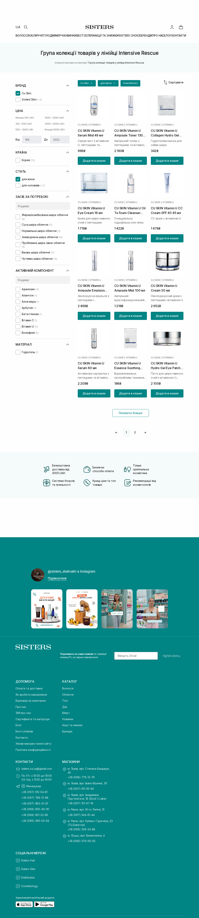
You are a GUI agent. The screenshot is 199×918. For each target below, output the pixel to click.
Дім (64, 706)
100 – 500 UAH (24, 123)
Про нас (21, 706)
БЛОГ (167, 35)
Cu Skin (82, 124)
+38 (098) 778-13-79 (81, 777)
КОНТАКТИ (178, 35)
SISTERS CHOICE (130, 35)
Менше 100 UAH (25, 117)
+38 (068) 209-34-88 (81, 829)
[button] (87, 83)
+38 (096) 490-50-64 (35, 820)
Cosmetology (29, 886)
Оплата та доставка (29, 688)
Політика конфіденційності (33, 749)
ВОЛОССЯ (22, 35)
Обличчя (68, 694)
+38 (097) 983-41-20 (34, 803)
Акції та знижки (72, 725)
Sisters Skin (28, 869)
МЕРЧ (59, 35)
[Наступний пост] (161, 609)
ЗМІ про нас (23, 712)
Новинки (67, 719)
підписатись (171, 656)
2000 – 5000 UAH (54, 123)
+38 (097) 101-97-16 (80, 803)
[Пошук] (25, 27)
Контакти (22, 737)
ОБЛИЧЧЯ (36, 35)
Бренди (67, 731)
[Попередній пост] (38, 609)
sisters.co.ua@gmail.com (36, 768)
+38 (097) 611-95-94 (81, 788)
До (46, 139)
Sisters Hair (28, 860)
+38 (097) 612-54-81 (34, 792)
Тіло (65, 700)
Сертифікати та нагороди (33, 719)
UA (18, 27)
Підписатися (57, 578)
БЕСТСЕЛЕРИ (86, 35)
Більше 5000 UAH (55, 129)
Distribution (28, 877)
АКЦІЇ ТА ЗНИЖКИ (106, 35)
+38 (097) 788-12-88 (34, 797)
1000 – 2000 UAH (54, 117)
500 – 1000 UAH (24, 129)
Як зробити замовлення (31, 694)
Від (18, 139)
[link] (180, 27)
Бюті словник (24, 731)
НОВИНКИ (70, 35)
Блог (19, 725)
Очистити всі (130, 83)
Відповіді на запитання (31, 700)
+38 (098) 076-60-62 (81, 841)
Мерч (65, 712)
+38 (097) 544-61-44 (81, 815)
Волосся (67, 688)
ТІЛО (46, 35)
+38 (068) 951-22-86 (34, 815)
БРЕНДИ (146, 35)
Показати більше (130, 413)
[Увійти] (172, 27)
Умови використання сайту (33, 743)
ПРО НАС (158, 35)
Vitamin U (95, 124)
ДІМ (52, 35)
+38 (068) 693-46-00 (35, 809)
